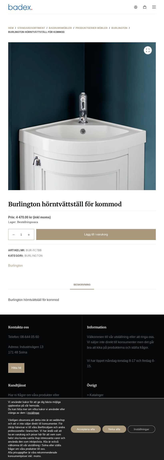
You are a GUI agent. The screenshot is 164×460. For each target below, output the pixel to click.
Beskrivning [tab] (82, 284)
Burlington (34, 255)
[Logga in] (135, 7)
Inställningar (141, 429)
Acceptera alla (86, 429)
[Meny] (154, 7)
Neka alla (114, 429)
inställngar (33, 412)
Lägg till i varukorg (96, 234)
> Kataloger (95, 395)
